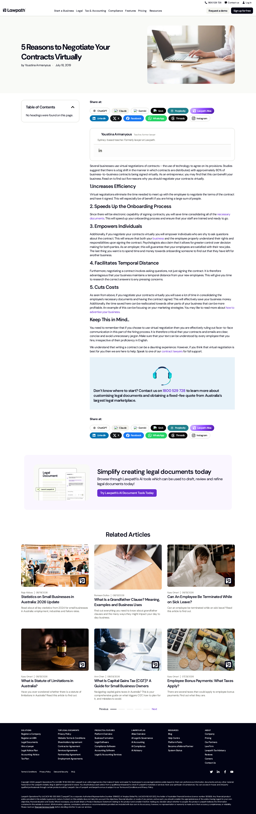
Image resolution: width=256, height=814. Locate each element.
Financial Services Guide (44, 807)
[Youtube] (232, 772)
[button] (73, 107)
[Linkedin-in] (218, 772)
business (158, 238)
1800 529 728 (174, 390)
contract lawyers (172, 351)
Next (154, 709)
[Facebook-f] (225, 772)
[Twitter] (211, 772)
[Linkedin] (100, 151)
